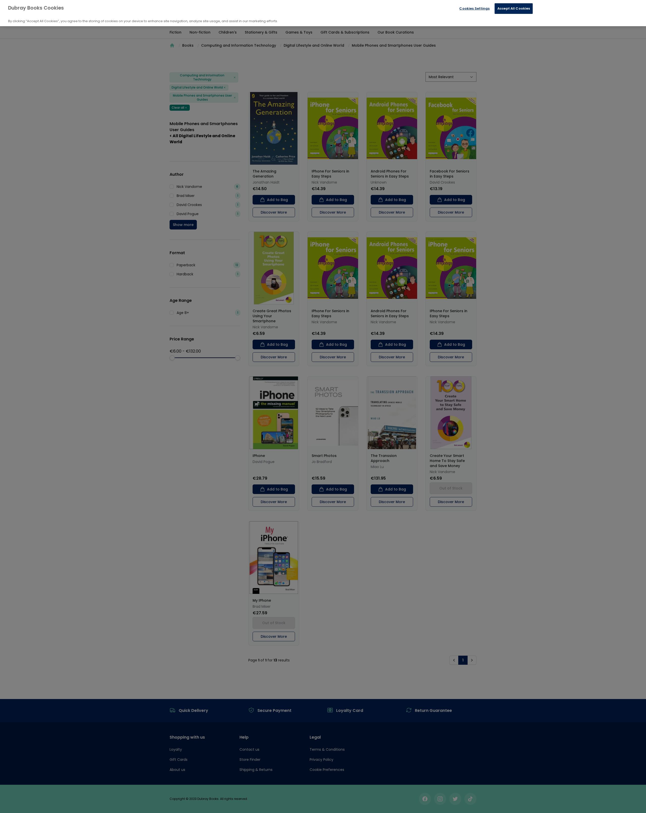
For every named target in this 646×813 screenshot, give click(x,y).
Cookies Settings (474, 8)
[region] (323, 13)
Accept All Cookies (513, 8)
